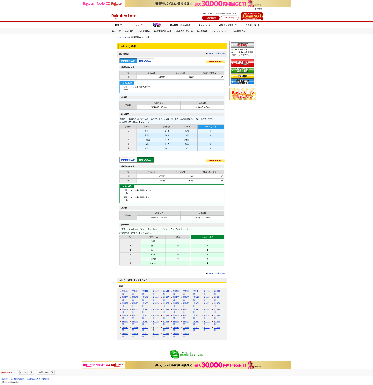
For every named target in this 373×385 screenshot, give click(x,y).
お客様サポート (253, 25)
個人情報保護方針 (18, 379)
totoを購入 (129, 31)
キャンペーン (204, 25)
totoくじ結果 (202, 31)
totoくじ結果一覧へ (217, 53)
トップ (120, 37)
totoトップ (116, 31)
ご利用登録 (211, 18)
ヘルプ (236, 14)
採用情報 (45, 379)
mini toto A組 (128, 159)
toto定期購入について (162, 31)
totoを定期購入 (144, 31)
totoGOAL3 (145, 60)
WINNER (157, 25)
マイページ (230, 18)
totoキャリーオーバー (220, 31)
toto (127, 37)
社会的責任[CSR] (33, 379)
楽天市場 (258, 9)
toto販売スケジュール (184, 31)
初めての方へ (207, 14)
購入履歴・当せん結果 (180, 25)
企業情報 (4, 379)
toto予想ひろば (239, 31)
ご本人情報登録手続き (223, 14)
